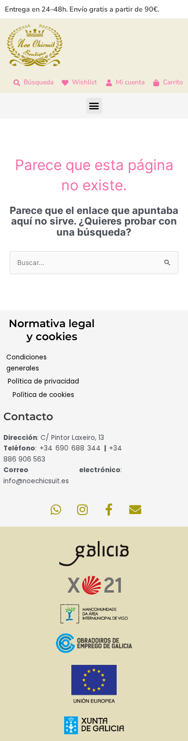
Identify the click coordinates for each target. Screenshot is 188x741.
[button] (94, 106)
